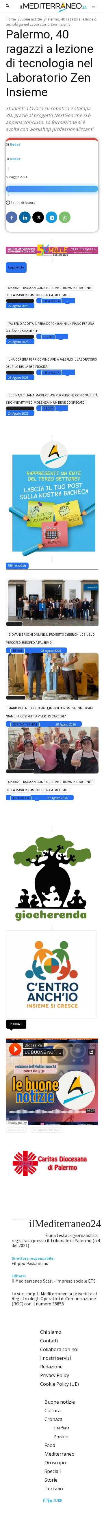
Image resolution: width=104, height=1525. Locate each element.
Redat (15, 144)
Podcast (16, 1024)
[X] (38, 217)
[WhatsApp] (64, 217)
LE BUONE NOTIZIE (47, 1129)
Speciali (14, 624)
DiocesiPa (16, 1129)
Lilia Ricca (52, 301)
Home (11, 19)
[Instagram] (46, 1500)
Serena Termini (25, 724)
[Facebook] (11, 217)
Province (15, 697)
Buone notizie (30, 19)
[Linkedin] (25, 217)
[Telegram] (51, 217)
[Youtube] (59, 1500)
